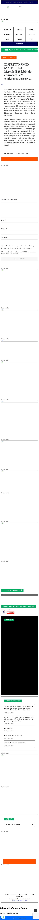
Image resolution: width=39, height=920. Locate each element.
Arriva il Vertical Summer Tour (15, 743)
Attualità (7, 30)
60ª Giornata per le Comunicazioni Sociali (18, 675)
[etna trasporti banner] (19, 310)
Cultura (31, 30)
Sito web (4, 237)
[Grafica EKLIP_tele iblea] (19, 362)
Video (31, 39)
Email (4, 229)
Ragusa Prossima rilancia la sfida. (17, 686)
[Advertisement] (19, 179)
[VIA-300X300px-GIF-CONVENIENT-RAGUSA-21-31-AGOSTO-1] (19, 270)
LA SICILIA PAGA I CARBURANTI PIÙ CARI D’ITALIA (17, 664)
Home (4, 58)
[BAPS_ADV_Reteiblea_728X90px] (19, 22)
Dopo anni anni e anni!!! (13, 735)
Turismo (19, 39)
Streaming (19, 44)
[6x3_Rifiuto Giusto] (19, 341)
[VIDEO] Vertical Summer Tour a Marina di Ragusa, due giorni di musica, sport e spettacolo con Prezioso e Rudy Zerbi (18, 708)
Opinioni (19, 34)
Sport (7, 39)
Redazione (10, 153)
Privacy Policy (18, 2)
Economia (7, 34)
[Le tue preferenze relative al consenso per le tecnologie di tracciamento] (3, 917)
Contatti (9, 2)
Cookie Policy (28, 2)
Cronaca (19, 30)
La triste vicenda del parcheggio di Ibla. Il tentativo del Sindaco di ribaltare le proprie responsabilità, (18, 632)
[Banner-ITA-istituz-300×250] (19, 755)
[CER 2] (19, 471)
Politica (31, 34)
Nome (3, 220)
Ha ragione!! (8, 728)
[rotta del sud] (19, 442)
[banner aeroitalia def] (19, 402)
